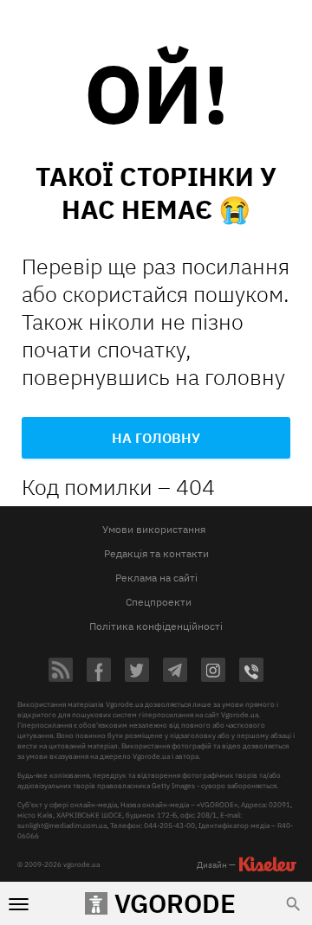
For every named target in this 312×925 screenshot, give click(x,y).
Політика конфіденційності (156, 626)
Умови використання (153, 529)
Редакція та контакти (156, 553)
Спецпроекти (159, 601)
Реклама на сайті (156, 577)
